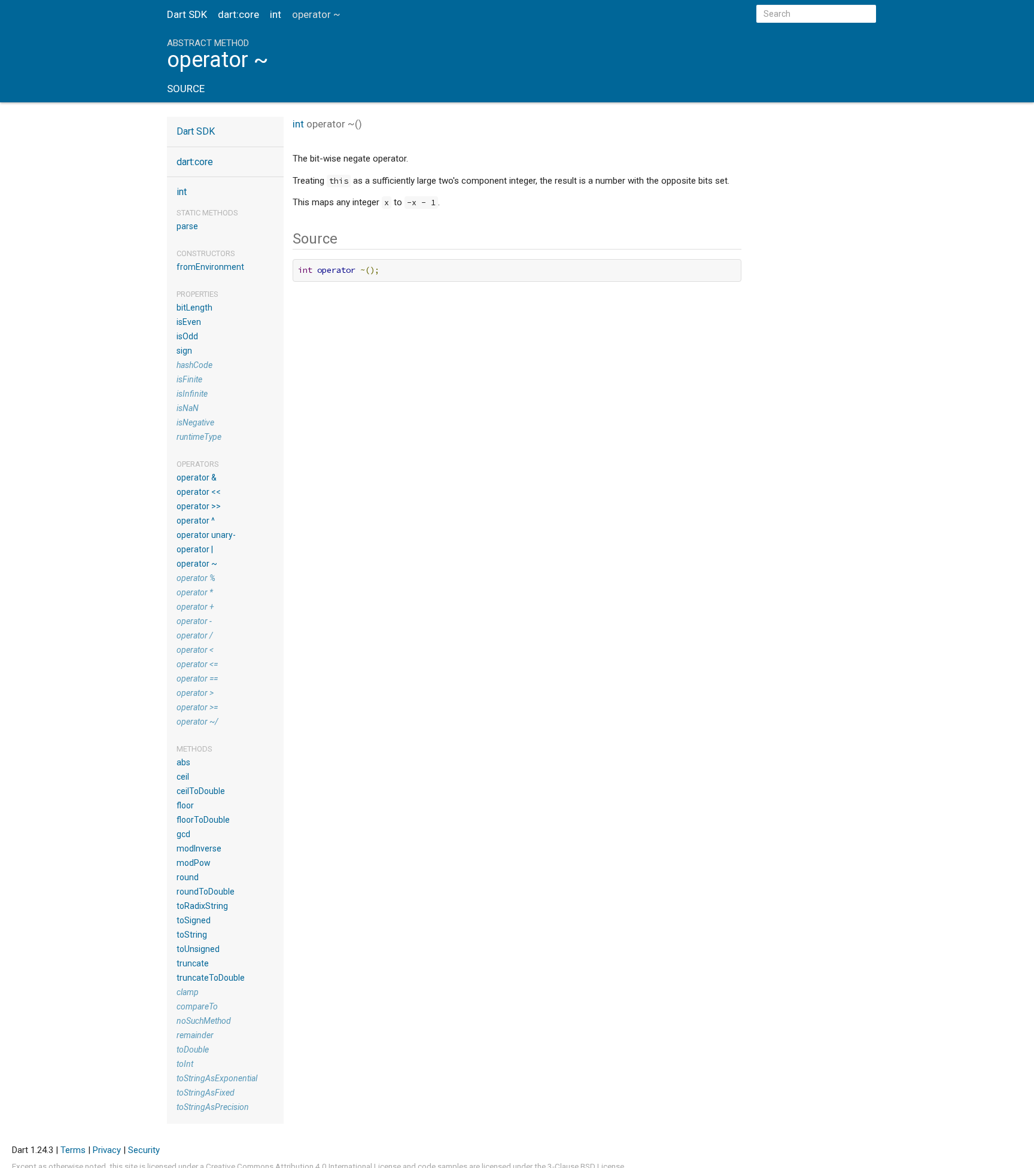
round (188, 877)
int (275, 14)
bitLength (194, 307)
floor (185, 805)
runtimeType (199, 437)
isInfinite (192, 394)
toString (192, 934)
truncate (193, 963)
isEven (189, 322)
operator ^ (196, 520)
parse (187, 226)
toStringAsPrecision (213, 1107)
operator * (195, 592)
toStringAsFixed (206, 1092)
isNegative (195, 422)
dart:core (238, 14)
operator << (199, 492)
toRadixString (202, 906)
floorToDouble (203, 820)
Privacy (107, 1150)
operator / (195, 635)
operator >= (197, 707)
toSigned (194, 920)
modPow (194, 863)
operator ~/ (197, 721)
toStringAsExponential (217, 1078)
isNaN (188, 408)
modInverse (199, 848)
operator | (195, 549)
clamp (188, 992)
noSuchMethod (204, 1021)
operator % (196, 578)
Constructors (206, 253)
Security (144, 1150)
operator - (194, 621)
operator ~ (197, 563)
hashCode (194, 365)
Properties (197, 294)
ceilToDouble (201, 791)
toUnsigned (198, 949)
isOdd (187, 336)
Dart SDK (187, 14)
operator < (195, 650)
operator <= (197, 664)
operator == (197, 678)
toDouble (193, 1049)
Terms (73, 1150)
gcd (183, 834)
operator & (197, 477)
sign (184, 350)
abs (183, 762)
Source (186, 89)
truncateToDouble (211, 978)
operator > (195, 693)
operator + (195, 607)
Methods (194, 748)
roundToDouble (206, 891)
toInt (185, 1064)
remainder (195, 1035)
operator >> (199, 506)
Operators (198, 464)
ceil (183, 776)
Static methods (207, 212)
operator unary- (206, 535)
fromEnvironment (210, 267)
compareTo (197, 1006)
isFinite (189, 379)
